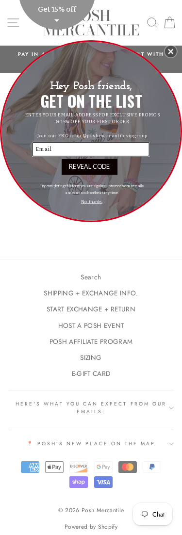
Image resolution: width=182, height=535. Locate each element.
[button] (171, 51)
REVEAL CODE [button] (89, 166)
